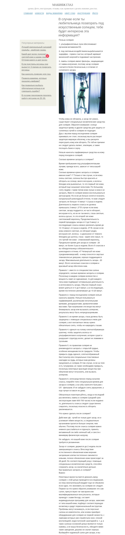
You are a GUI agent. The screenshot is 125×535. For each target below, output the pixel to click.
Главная (28, 13)
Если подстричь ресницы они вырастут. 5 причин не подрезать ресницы (36, 67)
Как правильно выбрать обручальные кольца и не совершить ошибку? (33, 88)
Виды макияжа (54, 13)
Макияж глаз (62, 5)
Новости (39, 13)
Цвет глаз (70, 13)
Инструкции (83, 13)
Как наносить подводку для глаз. (36, 74)
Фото (95, 13)
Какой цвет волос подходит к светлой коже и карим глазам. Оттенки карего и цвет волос (35, 57)
